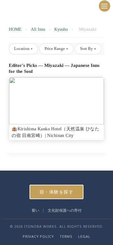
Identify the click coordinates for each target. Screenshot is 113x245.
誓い (35, 210)
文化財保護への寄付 (65, 210)
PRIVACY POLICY (38, 236)
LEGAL (84, 236)
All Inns (38, 29)
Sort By (88, 48)
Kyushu (61, 29)
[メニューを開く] (104, 6)
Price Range (56, 48)
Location (23, 48)
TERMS (66, 236)
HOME (15, 29)
